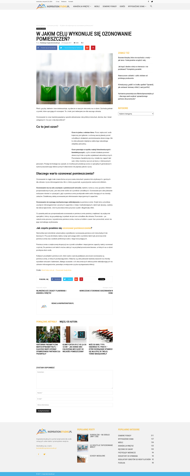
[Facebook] (148, 1)
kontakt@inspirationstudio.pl (46, 448)
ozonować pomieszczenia (76, 228)
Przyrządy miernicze (127, 453)
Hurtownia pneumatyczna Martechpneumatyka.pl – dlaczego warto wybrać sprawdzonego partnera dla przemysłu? (48, 349)
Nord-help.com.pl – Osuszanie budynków (56, 270)
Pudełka (121, 463)
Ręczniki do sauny (125, 449)
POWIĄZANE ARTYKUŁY (46, 321)
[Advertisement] (95, 17)
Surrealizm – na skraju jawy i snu (100, 436)
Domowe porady (110, 6)
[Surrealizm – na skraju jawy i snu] (82, 438)
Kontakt (71, 1)
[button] (151, 6)
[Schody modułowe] (82, 459)
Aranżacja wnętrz (81, 6)
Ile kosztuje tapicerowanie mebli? (101, 446)
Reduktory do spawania (128, 456)
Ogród (122, 6)
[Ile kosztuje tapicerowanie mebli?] (82, 448)
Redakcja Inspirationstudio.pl (50, 43)
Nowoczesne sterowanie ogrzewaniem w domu (96, 292)
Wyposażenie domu (136, 6)
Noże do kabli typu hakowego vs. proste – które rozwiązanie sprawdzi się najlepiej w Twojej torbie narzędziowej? (100, 349)
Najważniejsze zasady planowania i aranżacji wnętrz (51, 292)
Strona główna (40, 25)
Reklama (63, 1)
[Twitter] (152, 1)
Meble (97, 6)
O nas (57, 1)
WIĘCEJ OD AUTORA (68, 321)
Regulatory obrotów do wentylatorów (134, 459)
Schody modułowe (97, 456)
